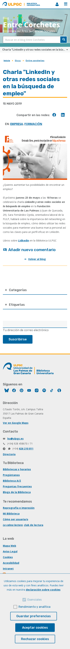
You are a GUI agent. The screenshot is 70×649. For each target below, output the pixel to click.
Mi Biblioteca (11, 513)
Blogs (18, 60)
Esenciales (34, 599)
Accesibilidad (11, 563)
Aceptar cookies (35, 628)
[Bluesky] (6, 391)
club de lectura (33, 525)
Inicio (7, 60)
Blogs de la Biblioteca (17, 492)
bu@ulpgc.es (15, 438)
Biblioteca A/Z (12, 480)
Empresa (16, 124)
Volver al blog (37, 259)
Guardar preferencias (33, 616)
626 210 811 (26, 448)
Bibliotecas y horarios (17, 469)
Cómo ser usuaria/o (15, 519)
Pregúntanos (11, 475)
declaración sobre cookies (43, 589)
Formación (33, 124)
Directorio (9, 454)
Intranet (8, 568)
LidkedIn (23, 240)
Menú (65, 4)
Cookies (8, 557)
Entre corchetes (35, 60)
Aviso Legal (10, 551)
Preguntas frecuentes (17, 486)
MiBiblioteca (57, 4)
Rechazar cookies (35, 639)
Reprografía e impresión (18, 508)
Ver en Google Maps (15, 423)
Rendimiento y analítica (34, 606)
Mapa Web (9, 545)
